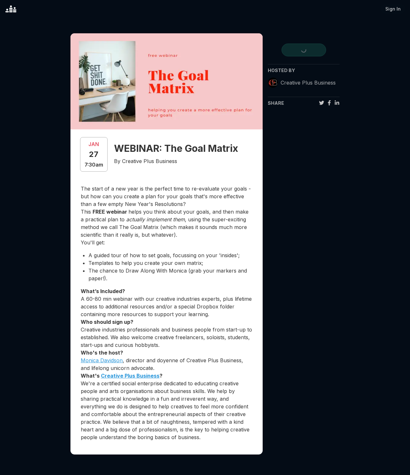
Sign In (393, 9)
